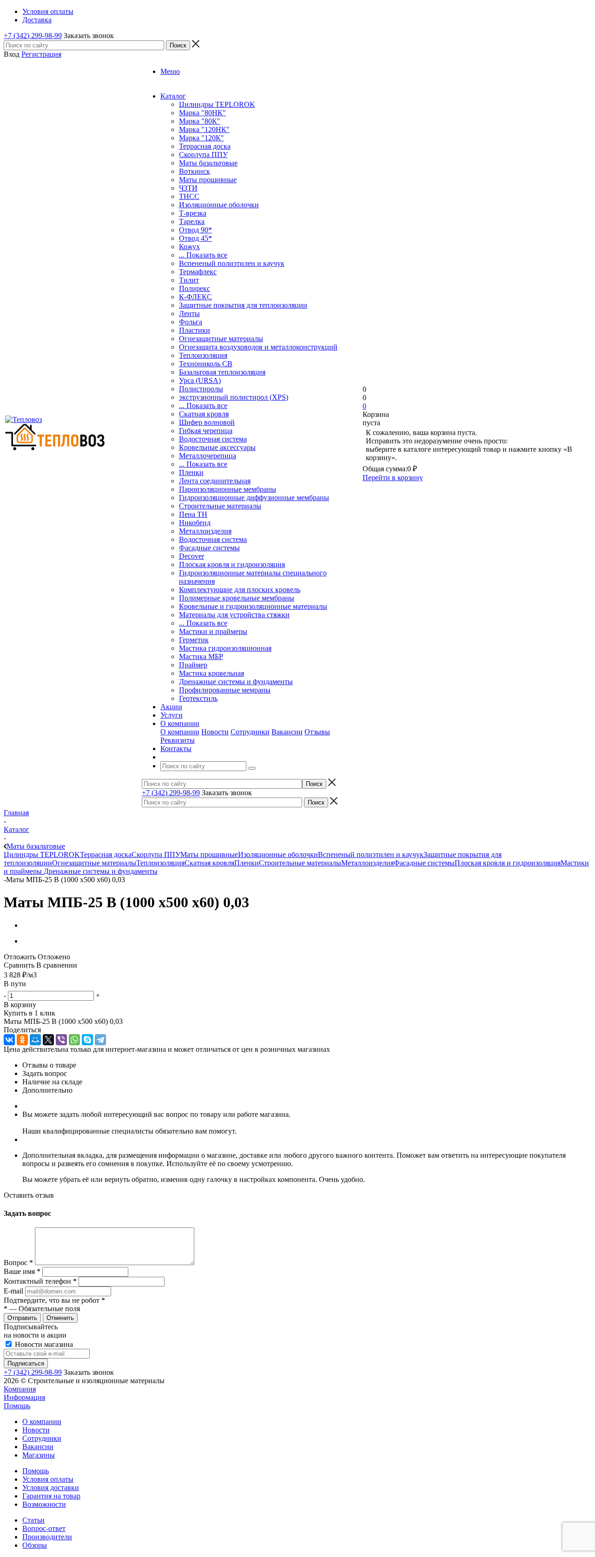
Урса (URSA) (200, 380)
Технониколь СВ (205, 364)
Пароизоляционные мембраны (227, 489)
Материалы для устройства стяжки (234, 615)
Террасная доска (205, 146)
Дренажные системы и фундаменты (236, 682)
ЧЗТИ (188, 188)
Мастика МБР (201, 656)
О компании (179, 732)
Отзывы (317, 732)
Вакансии (287, 732)
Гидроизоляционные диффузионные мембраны (254, 497)
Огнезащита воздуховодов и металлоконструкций (258, 347)
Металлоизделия (205, 531)
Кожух (189, 247)
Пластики (194, 330)
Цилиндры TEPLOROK (217, 104)
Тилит (189, 280)
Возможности (44, 1504)
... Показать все (203, 255)
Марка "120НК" (204, 129)
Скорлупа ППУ (203, 154)
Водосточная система (213, 439)
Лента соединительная (215, 481)
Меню (170, 71)
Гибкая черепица (205, 431)
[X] (48, 1039)
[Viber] (61, 1039)
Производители (47, 1537)
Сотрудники (250, 732)
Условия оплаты (47, 1479)
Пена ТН (193, 514)
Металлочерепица (207, 456)
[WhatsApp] (74, 1039)
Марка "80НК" (202, 113)
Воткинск (194, 171)
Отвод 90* (195, 230)
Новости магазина (43, 1344)
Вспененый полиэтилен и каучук (231, 263)
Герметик (194, 640)
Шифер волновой (207, 422)
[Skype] (87, 1039)
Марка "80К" (199, 121)
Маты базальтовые (208, 163)
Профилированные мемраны (225, 690)
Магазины (38, 1455)
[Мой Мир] (35, 1039)
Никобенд (195, 523)
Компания (20, 1389)
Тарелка (192, 221)
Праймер (193, 665)
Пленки (191, 472)
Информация (24, 1397)
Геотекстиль (198, 698)
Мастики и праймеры (213, 631)
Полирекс (194, 288)
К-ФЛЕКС (195, 297)
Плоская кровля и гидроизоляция (232, 564)
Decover (191, 556)
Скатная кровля (204, 414)
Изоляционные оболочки (219, 205)
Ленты (189, 313)
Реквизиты (177, 740)
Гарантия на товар (51, 1496)
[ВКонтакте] (9, 1039)
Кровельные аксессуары (217, 447)
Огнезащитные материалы (221, 339)
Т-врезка (192, 213)
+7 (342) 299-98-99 (33, 36)
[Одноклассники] (22, 1039)
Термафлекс (198, 272)
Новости (215, 732)
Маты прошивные (208, 180)
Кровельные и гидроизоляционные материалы (253, 606)
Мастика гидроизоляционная (225, 648)
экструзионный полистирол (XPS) (233, 397)
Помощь (17, 1406)
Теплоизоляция (203, 355)
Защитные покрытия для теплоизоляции (243, 305)
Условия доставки (50, 1487)
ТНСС (189, 196)
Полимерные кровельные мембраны (236, 598)
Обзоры (34, 1545)
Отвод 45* (195, 238)
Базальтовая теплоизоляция (222, 372)
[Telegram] (100, 1039)
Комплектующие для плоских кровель (239, 590)
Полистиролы (201, 389)
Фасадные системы (209, 548)
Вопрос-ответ (44, 1528)
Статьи (33, 1520)
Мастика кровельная (211, 673)
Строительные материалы (220, 506)
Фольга (190, 322)
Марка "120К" (201, 138)
